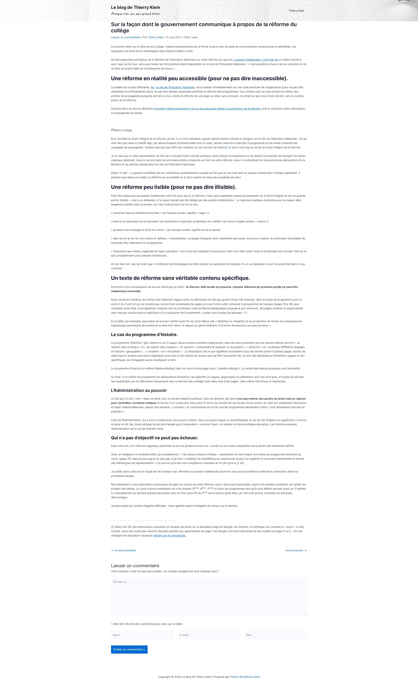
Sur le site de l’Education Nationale (172, 87)
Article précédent (123, 550)
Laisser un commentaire (125, 37)
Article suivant (296, 550)
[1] (226, 147)
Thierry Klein (296, 10)
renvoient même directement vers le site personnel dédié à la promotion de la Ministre (207, 108)
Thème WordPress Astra (245, 676)
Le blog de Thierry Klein (135, 7)
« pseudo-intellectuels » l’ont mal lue (255, 59)
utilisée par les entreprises (169, 535)
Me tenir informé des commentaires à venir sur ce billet (148, 623)
